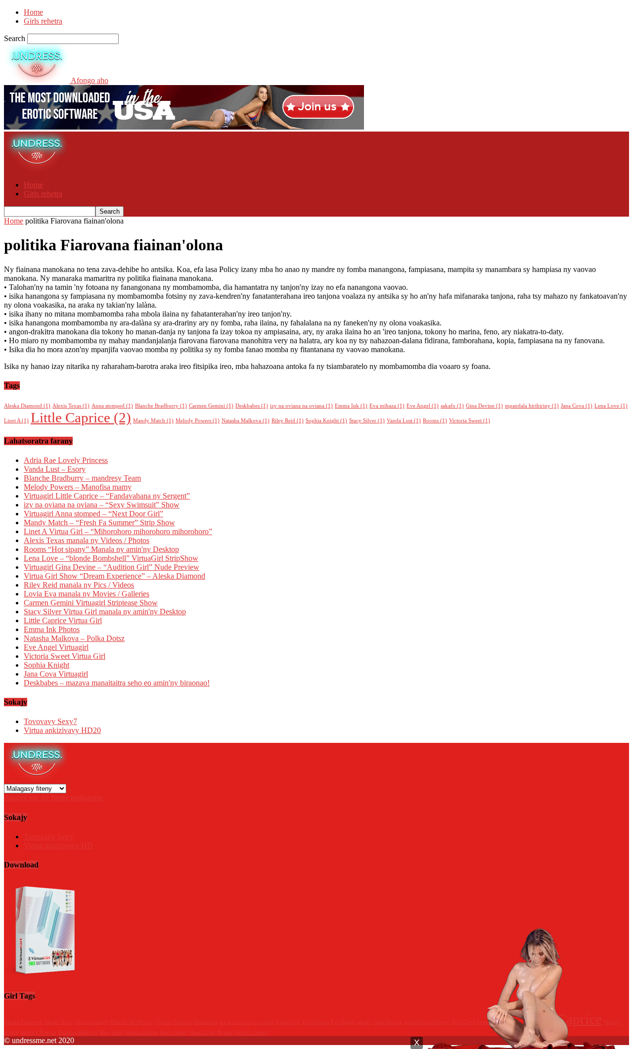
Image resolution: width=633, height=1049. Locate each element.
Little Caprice (81, 417)
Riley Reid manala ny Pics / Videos (79, 585)
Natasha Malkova (246, 420)
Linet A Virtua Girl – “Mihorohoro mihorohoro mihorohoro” (118, 531)
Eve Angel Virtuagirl (56, 647)
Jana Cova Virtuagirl (56, 674)
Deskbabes (251, 406)
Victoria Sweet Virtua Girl (64, 656)
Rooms (435, 420)
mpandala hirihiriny (532, 406)
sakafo (452, 406)
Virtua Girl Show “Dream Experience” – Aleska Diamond (114, 576)
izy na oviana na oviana (301, 406)
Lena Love (611, 406)
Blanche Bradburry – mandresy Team (82, 478)
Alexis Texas (71, 406)
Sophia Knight (326, 420)
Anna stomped (112, 406)
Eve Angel (423, 406)
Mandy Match (153, 420)
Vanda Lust (404, 420)
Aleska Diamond (27, 406)
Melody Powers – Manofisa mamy (78, 487)
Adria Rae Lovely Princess (66, 460)
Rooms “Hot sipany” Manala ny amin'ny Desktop (101, 549)
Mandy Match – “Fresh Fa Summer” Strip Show (99, 522)
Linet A (16, 420)
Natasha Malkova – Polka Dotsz (74, 638)
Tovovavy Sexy (50, 721)
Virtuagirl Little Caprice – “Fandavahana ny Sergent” (107, 496)
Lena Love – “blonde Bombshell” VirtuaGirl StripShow (111, 558)
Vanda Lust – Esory (55, 469)
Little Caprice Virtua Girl (63, 620)
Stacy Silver (367, 420)
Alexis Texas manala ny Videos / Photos (86, 540)
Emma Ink (351, 406)
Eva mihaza (387, 406)
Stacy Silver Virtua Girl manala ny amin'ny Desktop (105, 611)
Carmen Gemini (211, 406)
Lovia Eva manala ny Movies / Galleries (86, 594)
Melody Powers (198, 420)
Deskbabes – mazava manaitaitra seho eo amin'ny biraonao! (117, 683)
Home (33, 12)
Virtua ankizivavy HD (62, 730)
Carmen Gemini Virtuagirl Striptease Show (91, 602)
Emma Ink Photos (52, 629)
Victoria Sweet (469, 420)
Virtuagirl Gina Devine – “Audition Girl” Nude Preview (111, 567)
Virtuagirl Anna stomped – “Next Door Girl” (93, 513)
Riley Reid (287, 420)
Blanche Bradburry (161, 406)
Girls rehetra (43, 21)
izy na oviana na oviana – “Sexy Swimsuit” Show (102, 505)
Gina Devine (484, 406)
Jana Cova (576, 406)
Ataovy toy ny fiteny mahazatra (53, 797)
